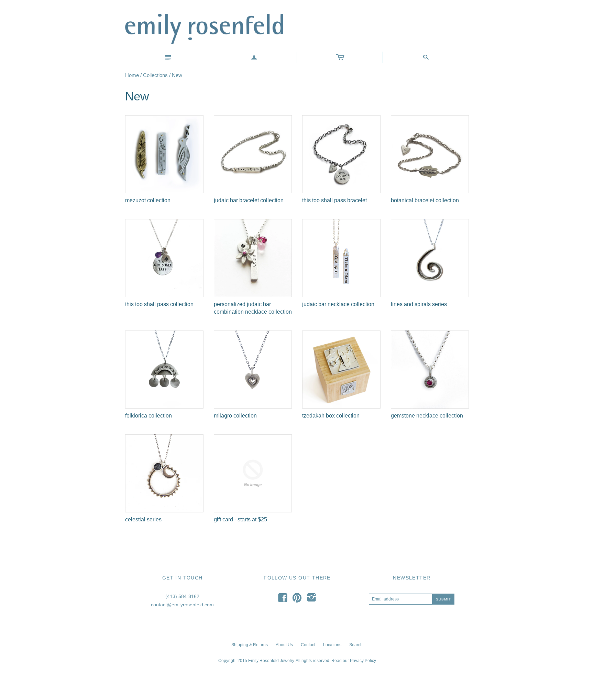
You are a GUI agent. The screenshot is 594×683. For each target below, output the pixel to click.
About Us (284, 644)
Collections (155, 75)
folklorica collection (148, 416)
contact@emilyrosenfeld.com (182, 604)
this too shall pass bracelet (334, 200)
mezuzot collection (147, 200)
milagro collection (235, 416)
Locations (332, 644)
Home (132, 75)
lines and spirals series (419, 304)
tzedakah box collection (331, 416)
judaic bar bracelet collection (249, 200)
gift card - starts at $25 (240, 519)
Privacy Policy (363, 660)
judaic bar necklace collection (338, 304)
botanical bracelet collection (425, 200)
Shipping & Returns (249, 644)
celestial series (143, 519)
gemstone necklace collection (427, 416)
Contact (308, 644)
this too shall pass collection (159, 304)
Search (356, 644)
